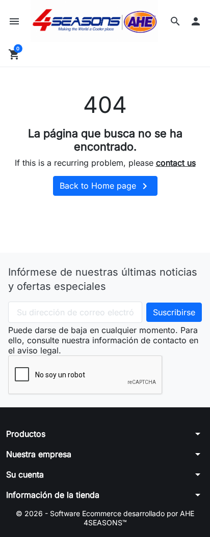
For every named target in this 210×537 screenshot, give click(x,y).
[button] (175, 21)
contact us (176, 163)
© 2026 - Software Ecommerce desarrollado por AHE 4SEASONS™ (105, 518)
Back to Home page (105, 186)
